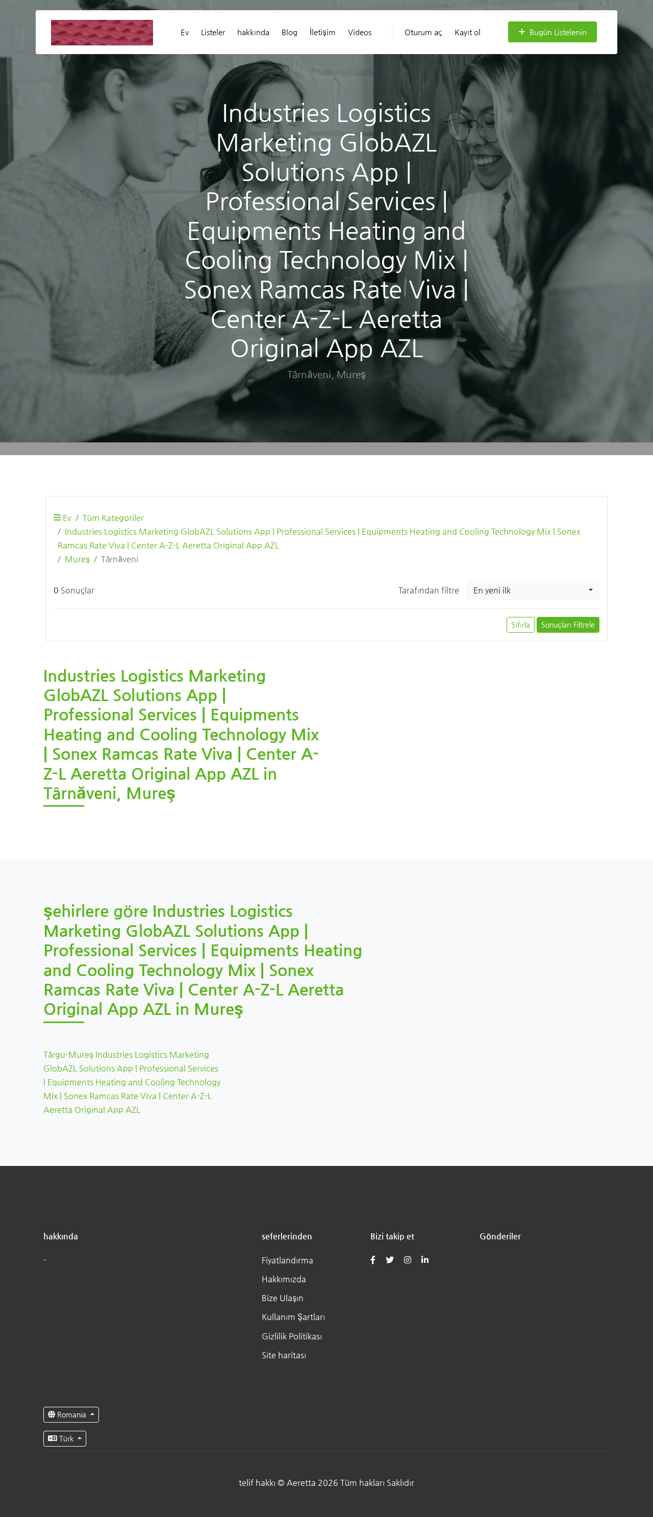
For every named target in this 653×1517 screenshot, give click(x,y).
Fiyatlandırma (287, 1260)
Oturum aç (423, 32)
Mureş (77, 559)
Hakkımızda (284, 1279)
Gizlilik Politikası (292, 1336)
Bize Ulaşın (283, 1298)
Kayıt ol (468, 32)
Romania (71, 1414)
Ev (185, 32)
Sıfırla (520, 624)
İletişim (323, 32)
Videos (359, 32)
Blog (289, 32)
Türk (66, 1438)
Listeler (213, 32)
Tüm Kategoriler (113, 518)
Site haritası (284, 1355)
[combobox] (533, 590)
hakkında (253, 32)
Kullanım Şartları (293, 1317)
